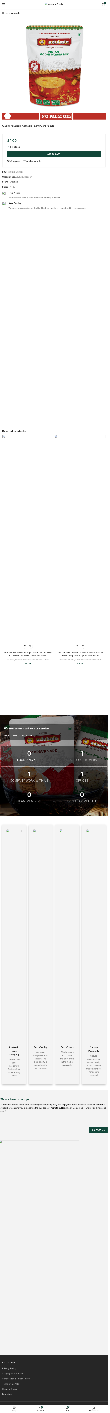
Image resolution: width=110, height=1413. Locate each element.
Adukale (15, 13)
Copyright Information (12, 1373)
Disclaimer (7, 1394)
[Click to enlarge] (7, 116)
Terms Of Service (10, 1383)
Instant (18, 659)
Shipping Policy (9, 1389)
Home (5, 13)
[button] (25, 646)
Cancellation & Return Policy (16, 1378)
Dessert (28, 176)
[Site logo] (54, 4)
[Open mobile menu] (3, 4)
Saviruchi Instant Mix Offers (36, 659)
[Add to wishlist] (30, 646)
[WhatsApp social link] (14, 187)
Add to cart (53, 154)
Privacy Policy (9, 1368)
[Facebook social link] (10, 187)
